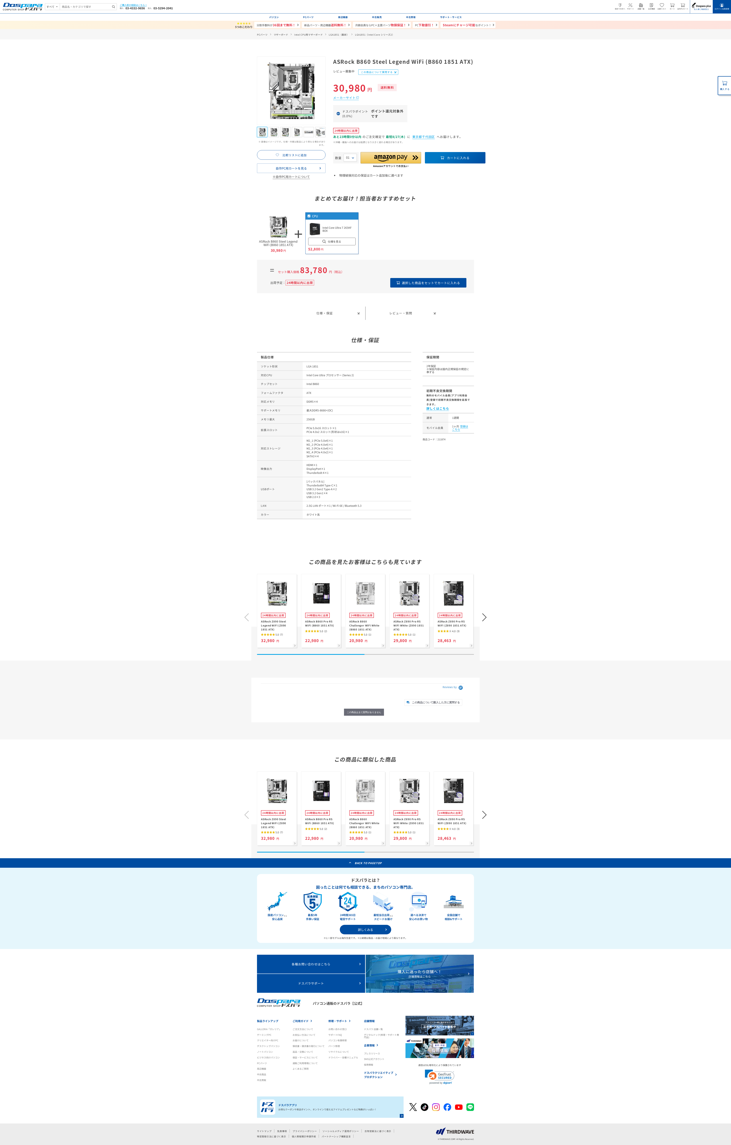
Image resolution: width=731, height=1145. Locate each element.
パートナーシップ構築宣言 (336, 1136)
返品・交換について (303, 1051)
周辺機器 (261, 1068)
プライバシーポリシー (305, 1131)
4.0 (456, 631)
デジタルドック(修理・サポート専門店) (381, 1036)
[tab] (433, 702)
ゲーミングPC (264, 1034)
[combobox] (88, 6)
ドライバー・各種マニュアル (343, 1057)
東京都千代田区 (423, 136)
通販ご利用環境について (305, 1063)
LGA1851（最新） (339, 34)
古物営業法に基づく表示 (378, 1131)
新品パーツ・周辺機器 (325, 25)
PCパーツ (262, 34)
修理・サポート (337, 1021)
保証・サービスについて (305, 1057)
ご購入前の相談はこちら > (133, 5)
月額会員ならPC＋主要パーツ (380, 25)
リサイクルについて (338, 1051)
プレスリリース (372, 1053)
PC (424, 25)
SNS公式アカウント (374, 1059)
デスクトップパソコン (268, 1046)
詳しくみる (365, 929)
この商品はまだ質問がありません (364, 712)
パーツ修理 (334, 1046)
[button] (484, 617)
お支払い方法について (304, 1034)
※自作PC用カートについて (291, 176)
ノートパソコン (265, 1051)
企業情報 (369, 1045)
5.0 (279, 634)
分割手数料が (276, 25)
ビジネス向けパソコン (268, 1057)
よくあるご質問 (301, 1068)
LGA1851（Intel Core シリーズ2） (374, 34)
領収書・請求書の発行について (309, 1046)
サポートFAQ (335, 1034)
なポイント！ (467, 25)
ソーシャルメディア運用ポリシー (340, 1131)
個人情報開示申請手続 (304, 1136)
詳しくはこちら (437, 408)
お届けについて (301, 1040)
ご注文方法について (303, 1029)
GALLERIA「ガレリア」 (269, 1029)
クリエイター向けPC (267, 1040)
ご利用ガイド (301, 1021)
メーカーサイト (344, 97)
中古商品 (261, 1074)
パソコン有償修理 (337, 1040)
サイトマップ (264, 1131)
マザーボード (281, 34)
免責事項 (282, 1131)
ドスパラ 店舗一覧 (373, 1029)
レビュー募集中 (343, 71)
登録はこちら (460, 427)
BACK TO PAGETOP (368, 863)
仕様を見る (334, 241)
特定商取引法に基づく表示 (271, 1136)
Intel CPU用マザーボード (308, 34)
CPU (315, 216)
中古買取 (261, 1080)
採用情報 (368, 1064)
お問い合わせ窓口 (337, 1029)
